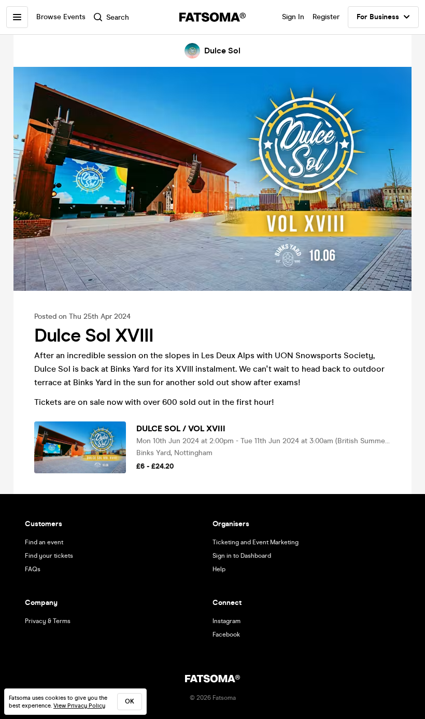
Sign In (293, 16)
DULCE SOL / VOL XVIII (180, 428)
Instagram (226, 621)
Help (218, 569)
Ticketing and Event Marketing (255, 542)
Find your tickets (49, 555)
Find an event (44, 542)
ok (129, 701)
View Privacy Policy (79, 705)
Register (326, 16)
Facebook (226, 634)
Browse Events (61, 16)
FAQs (32, 569)
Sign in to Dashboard (241, 555)
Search (117, 17)
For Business (378, 16)
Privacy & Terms (47, 621)
